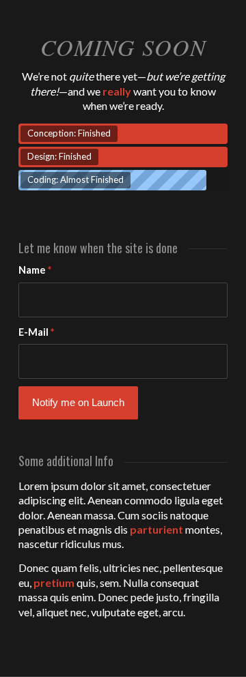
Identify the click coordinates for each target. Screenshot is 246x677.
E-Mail (36, 332)
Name (34, 269)
